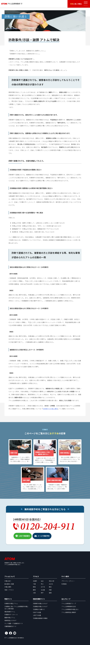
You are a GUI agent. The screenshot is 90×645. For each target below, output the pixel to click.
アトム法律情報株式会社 (68, 606)
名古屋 (43, 590)
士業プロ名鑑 (37, 615)
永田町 (35, 581)
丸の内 (51, 584)
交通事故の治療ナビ (39, 609)
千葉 (34, 584)
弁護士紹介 (7, 581)
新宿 (34, 587)
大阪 (34, 593)
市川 (42, 584)
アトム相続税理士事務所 (68, 612)
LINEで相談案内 (24, 536)
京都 (50, 590)
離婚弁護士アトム (9, 617)
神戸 (42, 593)
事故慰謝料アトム (9, 612)
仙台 (42, 581)
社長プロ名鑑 (37, 612)
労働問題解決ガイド (10, 626)
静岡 (34, 590)
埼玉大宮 (51, 581)
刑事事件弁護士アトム (11, 603)
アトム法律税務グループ (68, 603)
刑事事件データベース (11, 614)
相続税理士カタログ (10, 620)
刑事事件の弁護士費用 (50, 409)
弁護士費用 (7, 587)
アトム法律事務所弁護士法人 (70, 609)
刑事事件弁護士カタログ (40, 603)
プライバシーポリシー (68, 581)
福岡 (50, 593)
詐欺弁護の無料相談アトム (13, 28)
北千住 (43, 587)
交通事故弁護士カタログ (40, 606)
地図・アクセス (9, 590)
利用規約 (64, 584)
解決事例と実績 (9, 584)
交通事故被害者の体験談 (40, 618)
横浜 (50, 587)
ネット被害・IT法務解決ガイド (13, 623)
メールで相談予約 (43, 536)
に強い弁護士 (76, 4)
